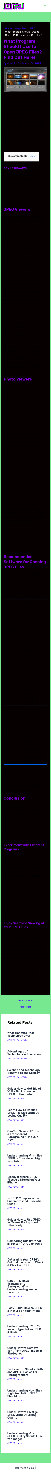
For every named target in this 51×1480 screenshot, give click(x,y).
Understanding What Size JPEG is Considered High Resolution (24, 1158)
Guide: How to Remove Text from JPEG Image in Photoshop (24, 1350)
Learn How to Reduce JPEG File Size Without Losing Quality (23, 1112)
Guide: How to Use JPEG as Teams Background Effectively (24, 1222)
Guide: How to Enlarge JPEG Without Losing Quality (22, 1414)
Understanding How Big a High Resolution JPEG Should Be (24, 1393)
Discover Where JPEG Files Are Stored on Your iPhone (24, 1179)
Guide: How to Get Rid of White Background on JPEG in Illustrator (24, 1091)
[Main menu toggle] (45, 6)
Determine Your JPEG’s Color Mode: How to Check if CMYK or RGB (25, 1262)
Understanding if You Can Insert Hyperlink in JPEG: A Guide (24, 1329)
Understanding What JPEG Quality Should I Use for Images (25, 1436)
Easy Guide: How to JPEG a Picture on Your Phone (24, 1309)
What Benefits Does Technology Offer (21, 1034)
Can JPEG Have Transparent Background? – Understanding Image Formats (22, 1286)
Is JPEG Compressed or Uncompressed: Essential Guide (24, 1201)
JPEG (9, 1040)
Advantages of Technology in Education (24, 1053)
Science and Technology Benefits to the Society (23, 1071)
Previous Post (25, 1000)
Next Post (25, 1007)
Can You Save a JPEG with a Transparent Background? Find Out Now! (25, 1135)
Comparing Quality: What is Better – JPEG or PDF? (24, 1242)
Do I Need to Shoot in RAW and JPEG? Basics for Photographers (25, 1372)
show (32, 156)
